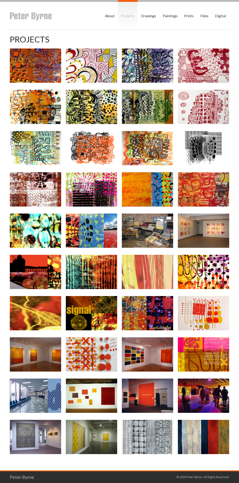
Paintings (170, 16)
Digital (220, 16)
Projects (127, 16)
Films (204, 16)
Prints (189, 16)
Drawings (148, 16)
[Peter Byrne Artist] (31, 16)
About (110, 16)
